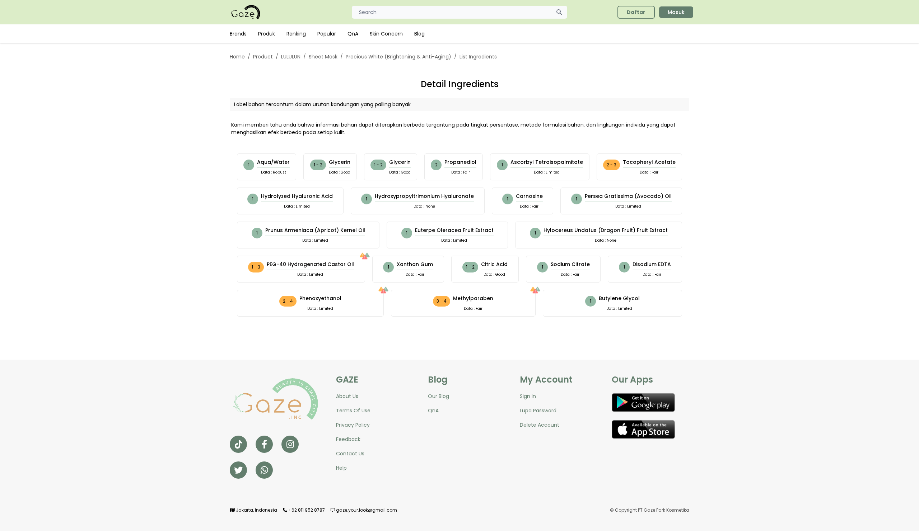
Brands (238, 33)
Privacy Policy (353, 424)
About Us (347, 396)
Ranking (296, 33)
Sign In (528, 396)
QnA (352, 33)
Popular (326, 33)
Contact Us (350, 453)
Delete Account (539, 424)
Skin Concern (386, 33)
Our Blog (438, 396)
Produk (266, 33)
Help (341, 467)
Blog (419, 33)
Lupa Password (538, 410)
